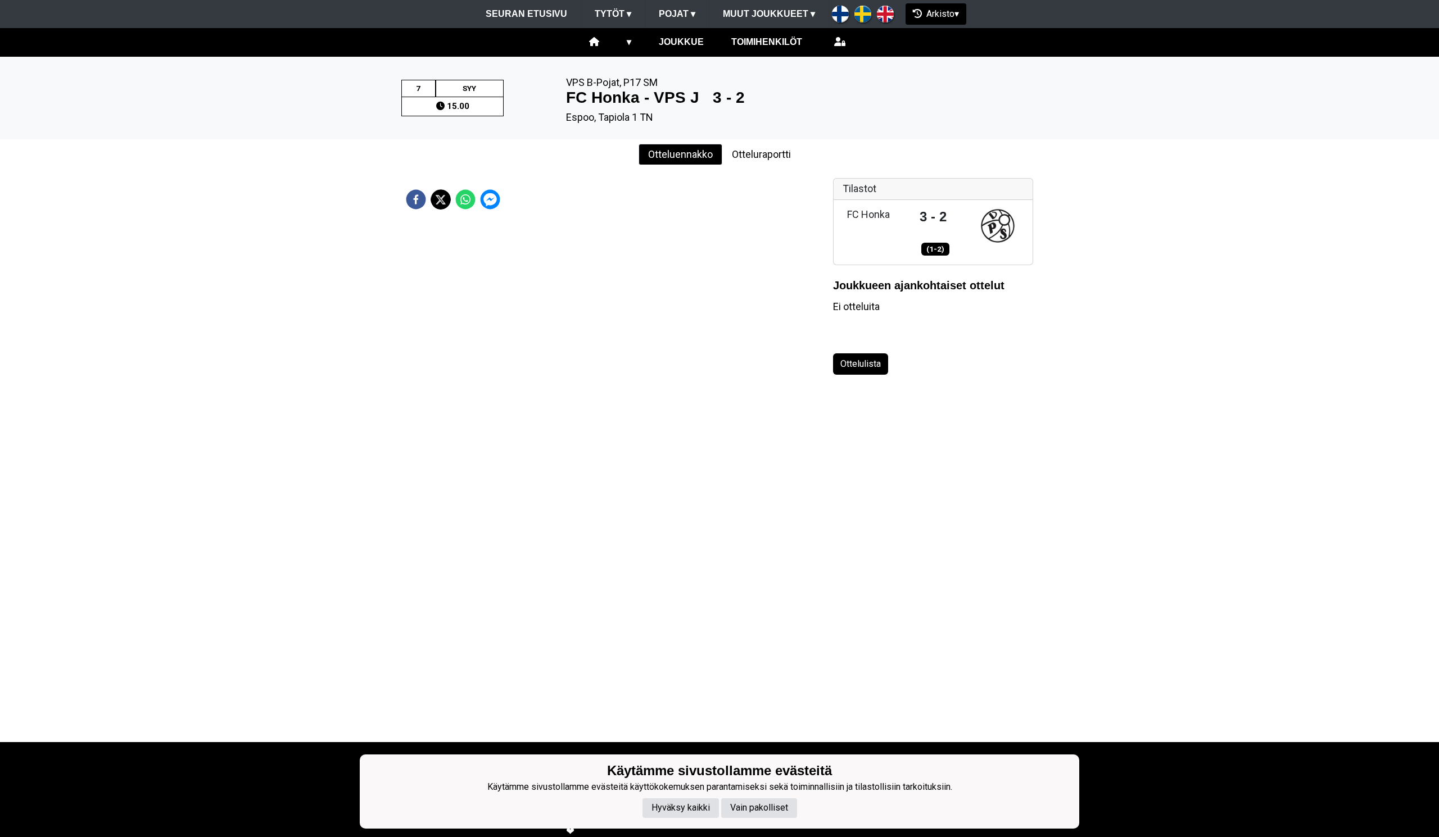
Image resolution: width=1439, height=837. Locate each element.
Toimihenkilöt (766, 42)
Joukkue (681, 42)
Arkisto (940, 13)
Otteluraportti (761, 154)
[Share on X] (441, 199)
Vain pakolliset (759, 808)
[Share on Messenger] (490, 199)
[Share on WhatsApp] (465, 199)
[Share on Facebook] (416, 199)
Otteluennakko (680, 154)
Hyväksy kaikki (680, 808)
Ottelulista (860, 363)
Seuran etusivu (526, 14)
